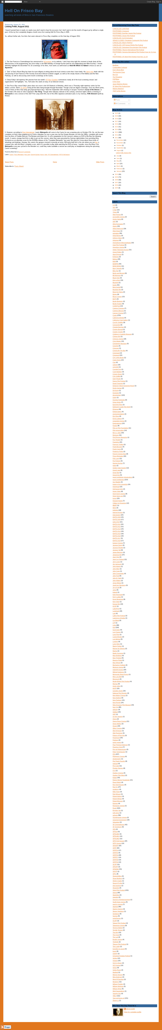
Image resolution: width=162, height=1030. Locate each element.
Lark (114, 613)
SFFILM (115, 831)
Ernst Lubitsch (117, 419)
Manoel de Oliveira (119, 648)
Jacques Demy (117, 545)
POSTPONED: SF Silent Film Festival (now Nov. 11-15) (130, 57)
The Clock (116, 935)
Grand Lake (116, 470)
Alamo (115, 226)
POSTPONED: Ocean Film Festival (124, 36)
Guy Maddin (116, 482)
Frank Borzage (117, 447)
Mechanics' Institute (119, 665)
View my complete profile (132, 1012)
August (118, 150)
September (120, 148)
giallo (114, 465)
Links (45, 154)
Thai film (115, 932)
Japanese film (117, 555)
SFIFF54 (115, 850)
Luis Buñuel (116, 639)
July (117, 156)
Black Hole (116, 278)
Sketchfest (116, 895)
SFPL (114, 874)
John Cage (116, 571)
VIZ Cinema (116, 965)
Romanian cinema (119, 806)
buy (96, 142)
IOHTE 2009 (117, 519)
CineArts (115, 346)
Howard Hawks (118, 501)
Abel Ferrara (117, 214)
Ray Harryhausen (118, 785)
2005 (116, 188)
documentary (117, 395)
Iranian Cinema (118, 543)
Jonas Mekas (117, 583)
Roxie (114, 808)
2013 (116, 132)
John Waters (117, 580)
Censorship (116, 325)
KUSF (114, 606)
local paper (116, 630)
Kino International (28, 132)
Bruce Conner (117, 296)
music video (116, 686)
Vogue (115, 968)
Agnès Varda (117, 219)
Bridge (115, 294)
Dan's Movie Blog (118, 70)
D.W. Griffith (116, 376)
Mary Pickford (117, 658)
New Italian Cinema (119, 695)
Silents (115, 892)
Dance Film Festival (119, 381)
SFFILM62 (116, 838)
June (118, 158)
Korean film (116, 604)
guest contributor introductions (122, 477)
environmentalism (118, 414)
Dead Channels (118, 383)
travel (114, 951)
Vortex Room (117, 970)
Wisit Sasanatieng (118, 991)
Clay (114, 362)
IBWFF (115, 505)
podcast (115, 763)
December (120, 140)
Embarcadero (117, 411)
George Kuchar (35, 154)
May (118, 161)
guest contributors (118, 480)
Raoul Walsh (117, 782)
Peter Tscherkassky (119, 752)
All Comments (120, 103)
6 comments (26, 152)
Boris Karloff (116, 287)
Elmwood (116, 409)
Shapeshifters (117, 876)
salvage (115, 815)
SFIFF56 (115, 855)
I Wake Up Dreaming (119, 503)
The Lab (115, 937)
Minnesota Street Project (120, 674)
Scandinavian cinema (120, 817)
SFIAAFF (115, 845)
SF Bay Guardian (52, 80)
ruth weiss (116, 813)
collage (115, 365)
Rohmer (115, 803)
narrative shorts (118, 691)
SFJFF (115, 864)
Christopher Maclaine (120, 343)
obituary (115, 709)
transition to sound (119, 949)
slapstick (115, 897)
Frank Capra (117, 449)
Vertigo (115, 958)
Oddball (115, 712)
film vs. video (117, 433)
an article (24, 88)
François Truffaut (118, 444)
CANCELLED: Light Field (121, 29)
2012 (116, 135)
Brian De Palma (118, 292)
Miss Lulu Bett (117, 677)
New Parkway (117, 700)
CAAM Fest (116, 306)
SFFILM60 (116, 834)
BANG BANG (117, 266)
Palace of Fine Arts (119, 735)
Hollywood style (118, 489)
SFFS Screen (117, 843)
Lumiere (115, 641)
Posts (117, 100)
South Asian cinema (119, 902)
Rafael (115, 777)
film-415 (115, 74)
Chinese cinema (118, 339)
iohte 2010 (116, 522)
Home (55, 162)
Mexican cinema (118, 667)
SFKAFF (115, 867)
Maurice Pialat (117, 660)
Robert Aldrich (117, 796)
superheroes (117, 918)
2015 (116, 127)
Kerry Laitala (117, 597)
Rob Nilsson (117, 794)
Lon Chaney (117, 632)
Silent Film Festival (119, 890)
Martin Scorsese (118, 653)
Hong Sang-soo (118, 496)
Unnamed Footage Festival (121, 956)
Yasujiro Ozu (117, 993)
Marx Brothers (117, 655)
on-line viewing (118, 716)
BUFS (114, 299)
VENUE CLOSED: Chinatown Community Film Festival (130, 40)
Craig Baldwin (117, 372)
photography (117, 759)
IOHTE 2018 (117, 541)
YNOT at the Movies (119, 91)
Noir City (115, 707)
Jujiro (114, 590)
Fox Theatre (116, 440)
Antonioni (116, 240)
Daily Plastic (117, 379)
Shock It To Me (117, 883)
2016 (116, 124)
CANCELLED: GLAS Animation (123, 38)
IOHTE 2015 (117, 534)
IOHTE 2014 (117, 531)
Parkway (115, 740)
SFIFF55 (115, 853)
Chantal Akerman (118, 327)
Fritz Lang (27, 154)
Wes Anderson (117, 977)
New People (117, 702)
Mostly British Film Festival (121, 681)
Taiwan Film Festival (119, 923)
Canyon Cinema (118, 313)
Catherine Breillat (118, 318)
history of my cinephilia (120, 484)
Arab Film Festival (118, 245)
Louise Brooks (117, 637)
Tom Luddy (116, 946)
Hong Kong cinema (119, 494)
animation (116, 233)
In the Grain (116, 81)
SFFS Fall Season (64, 154)
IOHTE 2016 (117, 536)
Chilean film (116, 336)
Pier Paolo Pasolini (119, 761)
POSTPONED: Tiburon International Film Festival (128, 50)
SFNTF (115, 871)
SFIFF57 (115, 857)
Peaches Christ (118, 747)
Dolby (114, 397)
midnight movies (118, 670)
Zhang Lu (116, 1000)
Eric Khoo (116, 416)
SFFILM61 (116, 836)
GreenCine (116, 475)
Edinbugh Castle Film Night (121, 407)
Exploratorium (117, 423)
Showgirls (116, 888)
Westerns (116, 982)
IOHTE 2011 (116, 524)
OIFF (114, 714)
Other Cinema (117, 728)
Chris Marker (117, 341)
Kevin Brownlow (118, 599)
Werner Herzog (118, 975)
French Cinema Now (119, 454)
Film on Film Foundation (120, 428)
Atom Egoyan (117, 254)
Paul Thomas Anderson (120, 745)
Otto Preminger (117, 733)
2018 (116, 119)
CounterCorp (117, 369)
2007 (116, 182)
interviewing (116, 515)
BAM (114, 261)
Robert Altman (117, 799)
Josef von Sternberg (119, 585)
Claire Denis (117, 360)
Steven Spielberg (118, 911)
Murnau (115, 684)
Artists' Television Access (121, 250)
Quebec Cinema (118, 773)
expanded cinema (118, 421)
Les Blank (116, 620)
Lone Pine (116, 634)
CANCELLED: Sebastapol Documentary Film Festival (130, 47)
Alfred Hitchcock (118, 228)
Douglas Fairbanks (119, 400)
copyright (116, 367)
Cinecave (116, 348)
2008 (116, 180)
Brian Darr (130, 1009)
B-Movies (116, 257)
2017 (116, 121)
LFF (114, 623)
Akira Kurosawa (118, 224)
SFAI (114, 829)
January (119, 171)
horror (42, 154)
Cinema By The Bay (119, 350)
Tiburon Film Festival (119, 944)
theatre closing (117, 939)
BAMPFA (115, 264)
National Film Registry (120, 693)
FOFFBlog (116, 79)
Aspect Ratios (117, 252)
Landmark (116, 611)
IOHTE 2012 (117, 526)
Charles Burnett (118, 329)
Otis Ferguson (117, 731)
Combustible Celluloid (120, 67)
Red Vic (115, 787)
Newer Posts (9, 162)
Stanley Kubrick (118, 909)
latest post (89, 72)
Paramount (116, 738)
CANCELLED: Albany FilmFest (122, 43)
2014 (116, 129)
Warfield (115, 972)
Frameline (116, 442)
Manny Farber (117, 646)
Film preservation (118, 430)
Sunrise (115, 916)
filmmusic (116, 435)
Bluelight (115, 282)
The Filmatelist (117, 77)
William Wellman (118, 986)
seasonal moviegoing (120, 820)
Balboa (115, 259)
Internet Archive (118, 512)
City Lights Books (118, 357)
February (119, 168)
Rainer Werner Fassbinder (121, 780)
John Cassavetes (118, 573)
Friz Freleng (116, 461)
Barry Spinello (117, 268)
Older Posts (100, 162)
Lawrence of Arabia (119, 618)
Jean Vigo (116, 557)
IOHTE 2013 (117, 529)
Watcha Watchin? (118, 89)
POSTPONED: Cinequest (121, 31)
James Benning (118, 552)
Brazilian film (117, 289)
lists (114, 627)
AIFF (114, 221)
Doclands (116, 393)
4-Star (115, 210)
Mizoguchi (116, 679)
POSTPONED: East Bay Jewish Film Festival (127, 33)
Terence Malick (117, 928)
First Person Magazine (120, 437)
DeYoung (116, 390)
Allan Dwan (116, 231)
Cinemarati (116, 353)
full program (48, 61)
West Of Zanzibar (118, 979)
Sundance (116, 914)
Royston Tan (117, 810)
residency (116, 789)
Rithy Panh (116, 792)
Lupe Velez (116, 644)
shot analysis (117, 885)
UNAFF (115, 954)
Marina (115, 651)
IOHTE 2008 (117, 517)
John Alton (116, 569)
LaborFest (116, 609)
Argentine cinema (118, 247)
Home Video (117, 491)
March (118, 166)
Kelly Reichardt (118, 595)
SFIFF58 (115, 860)
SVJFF (115, 921)
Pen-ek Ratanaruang (119, 749)
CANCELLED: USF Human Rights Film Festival (128, 45)
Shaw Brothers (117, 878)
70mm (115, 212)
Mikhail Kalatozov (118, 672)
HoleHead (116, 487)
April (118, 163)
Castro (11, 154)
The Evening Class (119, 72)
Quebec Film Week (119, 775)
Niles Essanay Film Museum (122, 705)
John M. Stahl (117, 578)
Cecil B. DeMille (118, 322)
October (119, 145)
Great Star (116, 473)
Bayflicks (115, 65)
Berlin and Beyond (119, 273)
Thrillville (115, 942)
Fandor (115, 426)
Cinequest (116, 355)
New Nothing (117, 698)
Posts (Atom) (19, 166)
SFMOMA (116, 869)
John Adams (117, 566)
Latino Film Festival (119, 616)
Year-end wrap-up (118, 998)
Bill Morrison (117, 275)
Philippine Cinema (119, 756)
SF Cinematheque (53, 154)
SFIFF (114, 848)
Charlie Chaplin (118, 332)
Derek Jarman (117, 388)
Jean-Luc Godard (118, 559)
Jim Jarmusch (117, 564)
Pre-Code (116, 766)
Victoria (115, 961)
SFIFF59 (115, 862)
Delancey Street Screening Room (123, 386)
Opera (115, 719)
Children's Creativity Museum (122, 334)
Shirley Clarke (117, 881)
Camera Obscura (118, 311)
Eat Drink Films (117, 404)
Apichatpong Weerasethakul (122, 243)
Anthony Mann (117, 238)
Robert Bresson (118, 801)
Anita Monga (117, 235)
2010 (116, 174)
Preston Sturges (118, 768)
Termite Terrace (118, 930)
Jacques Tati (117, 550)
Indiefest (115, 510)
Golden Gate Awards (119, 468)
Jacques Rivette (118, 548)
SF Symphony (117, 827)
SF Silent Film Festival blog (121, 86)
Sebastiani (116, 822)
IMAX (114, 508)
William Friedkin (118, 984)
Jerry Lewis (116, 562)
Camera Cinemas (118, 308)
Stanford (115, 906)
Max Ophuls (116, 663)
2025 (116, 113)
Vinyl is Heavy (117, 963)
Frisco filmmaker (18, 154)
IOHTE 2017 (117, 538)
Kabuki (115, 592)
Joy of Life (116, 587)
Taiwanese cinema (119, 925)
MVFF (114, 688)
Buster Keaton (117, 304)
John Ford (116, 576)
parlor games (117, 742)
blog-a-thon (116, 280)
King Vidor (116, 602)
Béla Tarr (115, 271)
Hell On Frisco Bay (24, 10)
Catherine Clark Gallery (120, 320)
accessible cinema (119, 217)
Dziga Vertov (117, 402)
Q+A (114, 770)
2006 (116, 185)
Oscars (115, 726)
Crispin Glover (117, 374)
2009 (116, 177)
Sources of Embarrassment (121, 899)
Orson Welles (117, 724)
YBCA (115, 996)
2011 (116, 138)
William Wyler (117, 989)
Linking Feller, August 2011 (17, 26)
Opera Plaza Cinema (119, 721)
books (115, 285)
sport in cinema (118, 904)
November (120, 143)
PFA (114, 754)
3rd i (114, 207)
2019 (116, 116)
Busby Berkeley (118, 301)
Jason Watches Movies (120, 84)
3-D (114, 205)
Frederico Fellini (118, 451)
